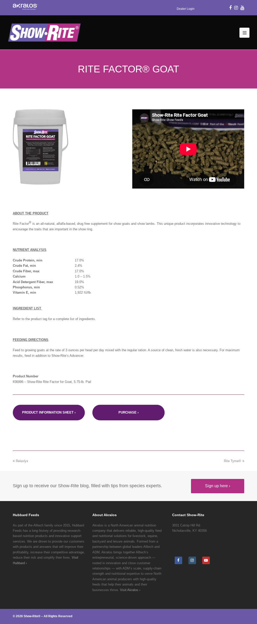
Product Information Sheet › (49, 412)
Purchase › (128, 412)
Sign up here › (217, 486)
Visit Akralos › (130, 590)
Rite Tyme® (232, 461)
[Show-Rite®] (44, 32)
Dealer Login (186, 9)
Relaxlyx (22, 461)
